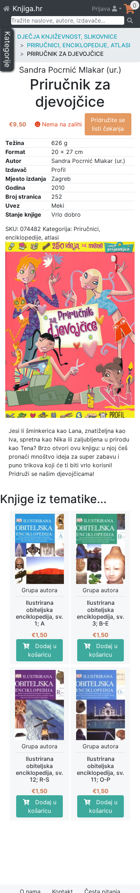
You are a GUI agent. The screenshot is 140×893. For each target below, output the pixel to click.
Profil (58, 169)
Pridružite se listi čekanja (108, 124)
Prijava (102, 8)
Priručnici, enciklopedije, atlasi (78, 45)
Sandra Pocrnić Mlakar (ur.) (88, 160)
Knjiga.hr (27, 8)
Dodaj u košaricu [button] (42, 650)
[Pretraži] (129, 20)
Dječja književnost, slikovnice (67, 36)
